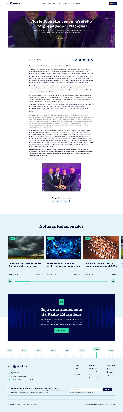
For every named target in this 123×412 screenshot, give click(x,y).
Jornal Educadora (93, 372)
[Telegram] (88, 59)
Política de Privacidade (91, 404)
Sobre (44, 3)
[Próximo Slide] (113, 281)
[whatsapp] (92, 59)
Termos (92, 392)
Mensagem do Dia (94, 378)
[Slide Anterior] (10, 281)
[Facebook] (84, 59)
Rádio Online (78, 375)
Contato (78, 3)
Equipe (49, 3)
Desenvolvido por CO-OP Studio (106, 404)
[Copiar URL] (76, 59)
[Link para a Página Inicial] (17, 367)
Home (76, 369)
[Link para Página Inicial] (17, 3)
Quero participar (61, 330)
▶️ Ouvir (112, 3)
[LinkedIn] (80, 59)
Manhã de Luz (57, 3)
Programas (71, 3)
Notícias (65, 3)
